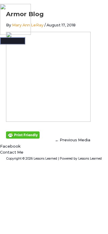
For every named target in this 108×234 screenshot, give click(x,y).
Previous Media (72, 140)
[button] (11, 152)
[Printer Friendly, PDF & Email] (23, 134)
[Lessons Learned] (15, 20)
